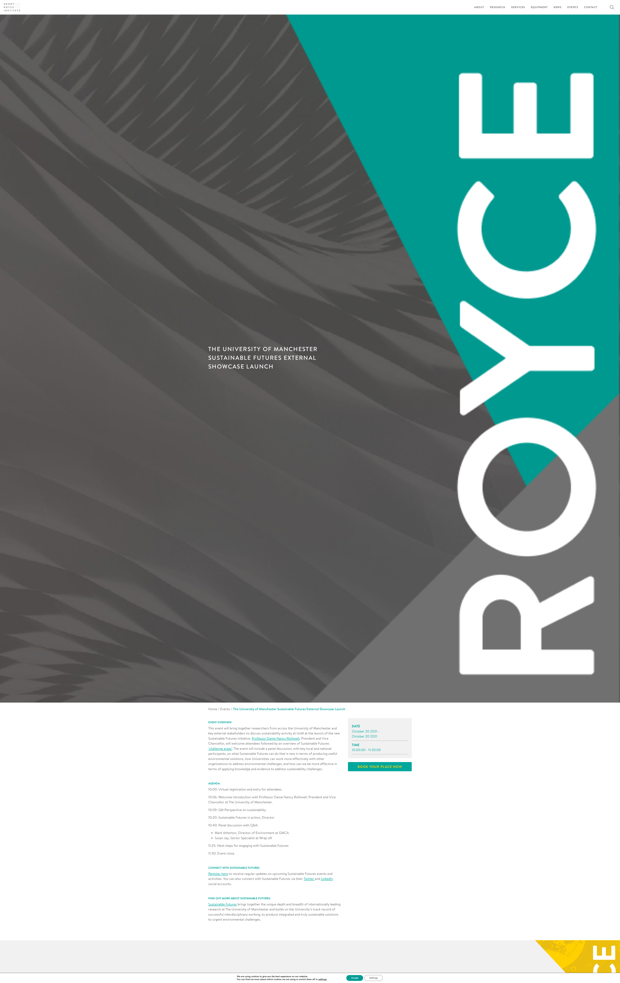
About (479, 7)
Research (497, 7)
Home (212, 709)
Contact (591, 7)
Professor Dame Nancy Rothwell (276, 738)
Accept (354, 977)
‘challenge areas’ (220, 748)
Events (572, 7)
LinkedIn (327, 878)
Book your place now (380, 766)
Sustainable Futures (222, 904)
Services (518, 7)
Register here (218, 873)
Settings (373, 977)
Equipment (539, 7)
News (557, 7)
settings (322, 979)
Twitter (309, 878)
